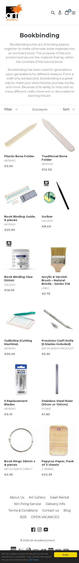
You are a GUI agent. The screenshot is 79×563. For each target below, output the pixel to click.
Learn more (33, 559)
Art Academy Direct (42, 540)
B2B (23, 517)
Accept (66, 554)
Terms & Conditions (23, 510)
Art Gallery (37, 497)
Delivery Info (55, 504)
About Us (17, 497)
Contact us (50, 510)
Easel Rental (59, 497)
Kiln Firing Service (27, 504)
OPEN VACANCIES (45, 517)
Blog (67, 510)
